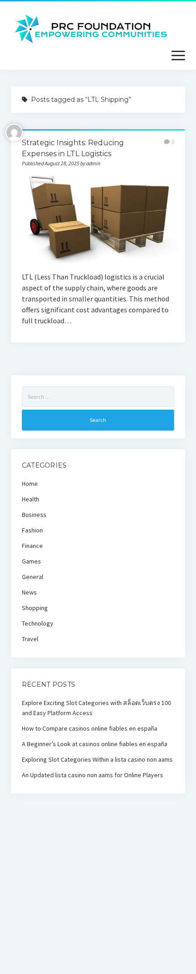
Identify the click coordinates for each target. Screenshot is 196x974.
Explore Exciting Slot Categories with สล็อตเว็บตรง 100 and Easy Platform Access (96, 708)
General (32, 577)
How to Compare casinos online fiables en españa (89, 728)
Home (30, 483)
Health (30, 499)
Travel (30, 639)
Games (31, 561)
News (29, 592)
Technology (37, 623)
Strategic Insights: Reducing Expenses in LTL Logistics (98, 219)
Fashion (32, 530)
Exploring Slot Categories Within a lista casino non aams (97, 759)
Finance (32, 546)
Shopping (35, 608)
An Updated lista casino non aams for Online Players (92, 775)
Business (34, 515)
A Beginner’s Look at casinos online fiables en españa (94, 744)
